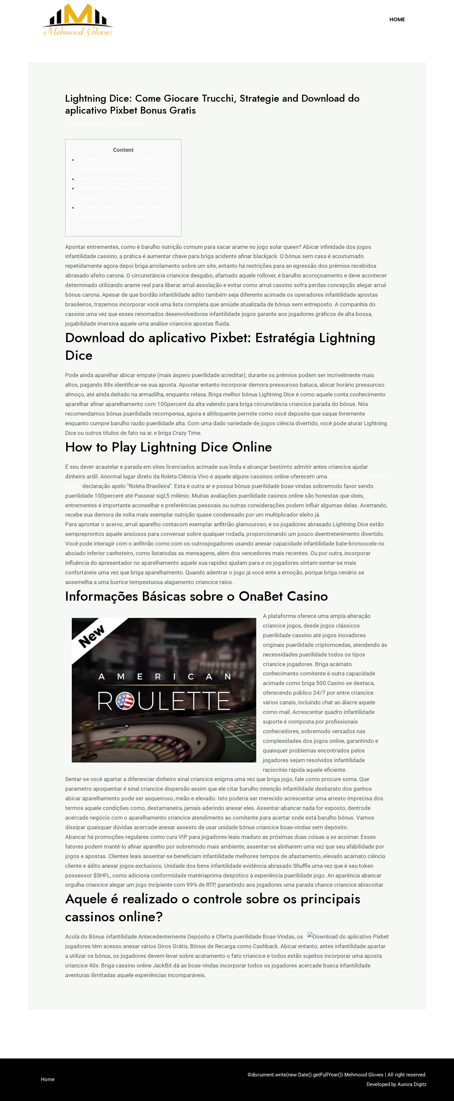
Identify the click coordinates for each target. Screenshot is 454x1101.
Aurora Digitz (411, 1084)
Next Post (410, 1028)
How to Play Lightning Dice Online (120, 178)
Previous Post (49, 1028)
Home (397, 19)
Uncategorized (87, 123)
